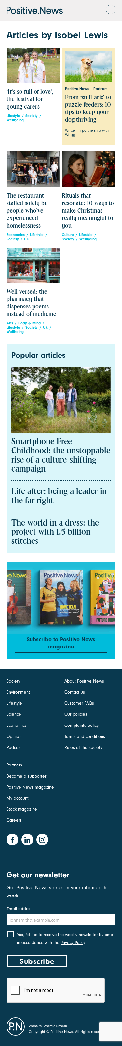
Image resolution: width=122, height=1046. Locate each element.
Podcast (14, 747)
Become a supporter (26, 776)
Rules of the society (83, 747)
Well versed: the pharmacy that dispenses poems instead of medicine (31, 303)
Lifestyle (13, 116)
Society (31, 116)
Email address (20, 908)
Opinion (14, 736)
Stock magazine (22, 809)
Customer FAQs (79, 703)
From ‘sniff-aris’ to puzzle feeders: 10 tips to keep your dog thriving (88, 109)
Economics (16, 235)
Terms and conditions (84, 736)
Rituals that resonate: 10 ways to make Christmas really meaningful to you (88, 211)
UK (26, 239)
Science (14, 714)
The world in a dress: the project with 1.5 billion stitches (55, 532)
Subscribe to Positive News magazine (61, 643)
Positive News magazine (30, 787)
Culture (68, 235)
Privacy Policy (73, 942)
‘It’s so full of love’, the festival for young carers (30, 99)
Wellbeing (15, 120)
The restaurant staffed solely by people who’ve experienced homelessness (27, 211)
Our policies (75, 714)
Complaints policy (81, 725)
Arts (10, 323)
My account (18, 798)
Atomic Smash (55, 1026)
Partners (14, 765)
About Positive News (84, 681)
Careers (14, 820)
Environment (18, 692)
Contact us (74, 692)
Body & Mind (29, 323)
